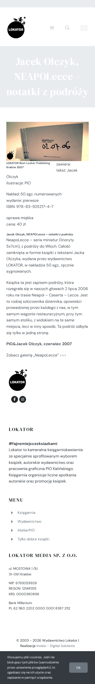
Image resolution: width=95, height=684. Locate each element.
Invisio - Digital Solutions (56, 646)
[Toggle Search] (67, 27)
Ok (78, 667)
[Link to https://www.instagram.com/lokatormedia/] (22, 399)
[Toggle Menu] (84, 28)
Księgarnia (26, 512)
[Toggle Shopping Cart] (51, 27)
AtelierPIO (26, 530)
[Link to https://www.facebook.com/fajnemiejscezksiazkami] (14, 399)
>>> (63, 355)
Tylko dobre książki (33, 539)
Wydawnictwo (29, 521)
